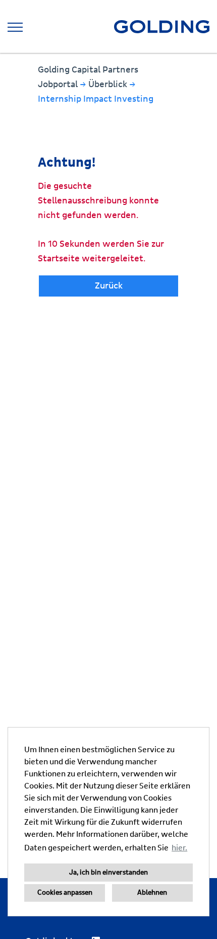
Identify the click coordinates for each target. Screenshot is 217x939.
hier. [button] (179, 848)
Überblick (108, 84)
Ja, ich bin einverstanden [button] (108, 872)
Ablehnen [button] (152, 892)
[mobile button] (15, 27)
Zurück (109, 286)
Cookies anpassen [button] (64, 892)
